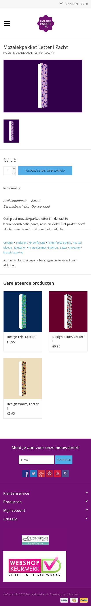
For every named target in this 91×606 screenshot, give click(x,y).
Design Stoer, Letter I (67, 339)
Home (7, 53)
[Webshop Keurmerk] (45, 566)
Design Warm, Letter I (23, 406)
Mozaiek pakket (13, 252)
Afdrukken (9, 265)
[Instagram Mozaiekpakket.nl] (65, 473)
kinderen (21, 243)
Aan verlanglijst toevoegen (19, 260)
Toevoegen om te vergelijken (57, 260)
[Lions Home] (45, 540)
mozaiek (75, 247)
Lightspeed (73, 594)
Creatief (8, 243)
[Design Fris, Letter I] (22, 311)
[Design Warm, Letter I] (22, 378)
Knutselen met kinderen (43, 247)
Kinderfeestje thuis (59, 243)
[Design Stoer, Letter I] (68, 311)
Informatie (11, 188)
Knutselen (20, 247)
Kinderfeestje (37, 243)
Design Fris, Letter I (21, 337)
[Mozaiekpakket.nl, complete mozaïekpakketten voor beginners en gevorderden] (52, 23)
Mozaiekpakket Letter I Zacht (33, 53)
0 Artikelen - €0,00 (76, 4)
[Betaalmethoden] (64, 600)
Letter (63, 247)
